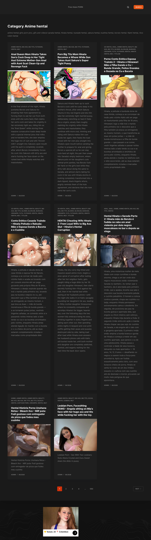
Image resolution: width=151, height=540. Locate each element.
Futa (114, 51)
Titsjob (117, 54)
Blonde (117, 49)
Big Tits (31, 47)
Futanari (38, 47)
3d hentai (108, 47)
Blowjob (124, 49)
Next (137, 489)
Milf (18, 49)
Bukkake (132, 49)
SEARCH (138, 7)
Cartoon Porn (23, 403)
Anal (114, 47)
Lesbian (67, 400)
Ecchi (90, 398)
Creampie (107, 51)
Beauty (131, 47)
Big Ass (25, 47)
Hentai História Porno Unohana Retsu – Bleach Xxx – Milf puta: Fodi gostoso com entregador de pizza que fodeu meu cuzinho (28, 414)
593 (91, 489)
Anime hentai (16, 47)
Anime (116, 209)
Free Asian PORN (75, 7)
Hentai (13, 49)
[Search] (128, 7)
